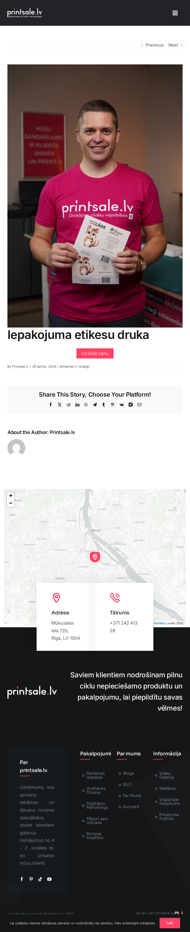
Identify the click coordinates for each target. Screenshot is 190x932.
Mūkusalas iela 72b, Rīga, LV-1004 (65, 630)
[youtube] (49, 879)
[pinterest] (31, 879)
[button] (95, 557)
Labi (170, 923)
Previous (155, 45)
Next (173, 45)
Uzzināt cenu (95, 353)
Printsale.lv (20, 366)
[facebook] (22, 879)
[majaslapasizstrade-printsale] (178, 913)
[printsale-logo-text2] (24, 10)
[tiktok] (40, 879)
